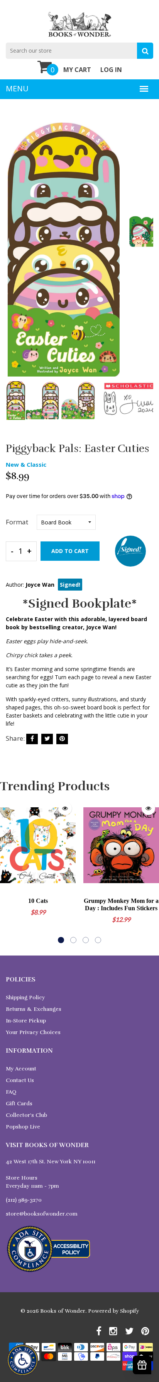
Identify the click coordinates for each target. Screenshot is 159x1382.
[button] (61, 940)
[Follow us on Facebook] (32, 739)
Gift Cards (19, 1103)
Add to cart (70, 551)
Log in (111, 69)
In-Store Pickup (26, 1020)
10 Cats (38, 900)
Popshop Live (23, 1126)
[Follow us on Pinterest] (62, 739)
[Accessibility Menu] (22, 1360)
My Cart (77, 69)
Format (17, 521)
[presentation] (13, 254)
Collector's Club (26, 1115)
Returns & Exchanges (33, 1009)
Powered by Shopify (113, 1311)
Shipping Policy (25, 997)
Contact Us (20, 1080)
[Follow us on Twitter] (47, 739)
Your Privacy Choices (33, 1032)
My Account (21, 1068)
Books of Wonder (62, 1311)
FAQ (11, 1092)
